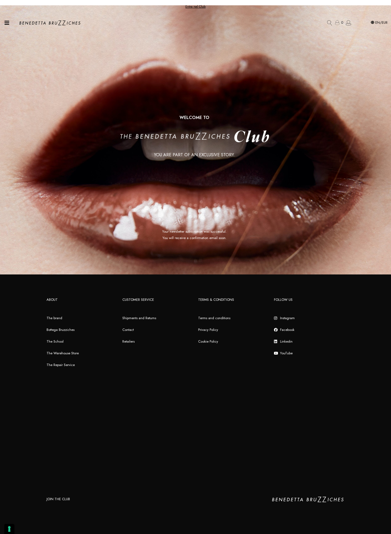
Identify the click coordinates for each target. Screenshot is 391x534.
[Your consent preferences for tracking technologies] (9, 529)
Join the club (58, 499)
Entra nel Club (195, 6)
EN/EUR (381, 22)
